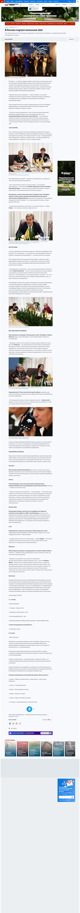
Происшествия (59, 23)
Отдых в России (42, 23)
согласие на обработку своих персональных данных (65, 800)
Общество (32, 1)
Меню (2, 1)
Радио (58, 4)
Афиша (65, 23)
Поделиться (71, 39)
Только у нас (18, 23)
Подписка (71, 4)
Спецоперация (18, 1)
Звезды (50, 1)
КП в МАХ (36, 23)
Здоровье (56, 1)
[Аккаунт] (78, 1)
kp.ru (50, 719)
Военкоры (24, 23)
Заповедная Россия (51, 23)
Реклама (65, 4)
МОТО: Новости (14, 728)
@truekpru (16, 716)
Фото (8, 1)
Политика (26, 1)
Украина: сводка (30, 23)
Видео (12, 1)
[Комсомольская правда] (11, 4)
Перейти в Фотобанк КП (19, 77)
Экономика (39, 1)
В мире (45, 1)
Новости (13, 23)
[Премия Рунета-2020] (22, 4)
